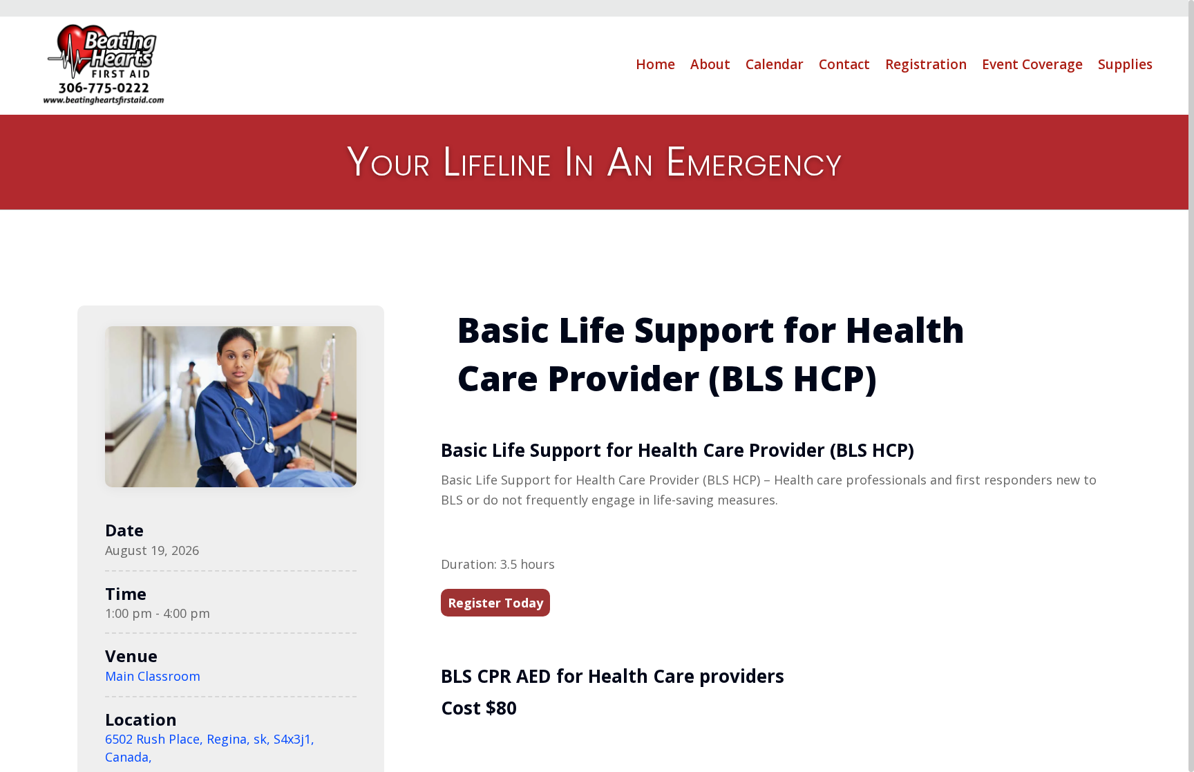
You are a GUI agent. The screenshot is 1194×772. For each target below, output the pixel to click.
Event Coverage (1032, 64)
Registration (926, 64)
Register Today (495, 602)
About (710, 64)
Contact (844, 64)
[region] (597, 386)
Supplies (1125, 64)
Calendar (775, 64)
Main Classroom (152, 676)
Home (655, 64)
